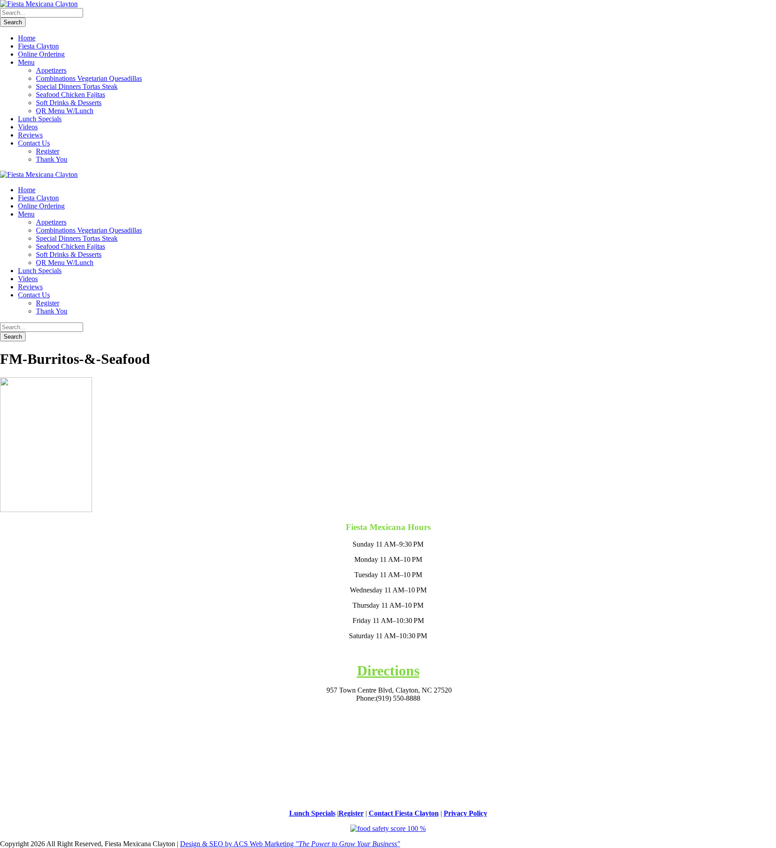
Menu (26, 62)
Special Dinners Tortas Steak (77, 86)
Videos (28, 127)
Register (47, 151)
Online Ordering (41, 54)
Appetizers (51, 70)
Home (26, 38)
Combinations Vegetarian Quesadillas (89, 78)
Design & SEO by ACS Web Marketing (290, 844)
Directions (388, 670)
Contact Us (34, 143)
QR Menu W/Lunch (64, 111)
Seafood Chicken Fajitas (70, 94)
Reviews (30, 135)
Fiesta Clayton (38, 46)
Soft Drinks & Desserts (68, 102)
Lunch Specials (40, 119)
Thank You (51, 159)
